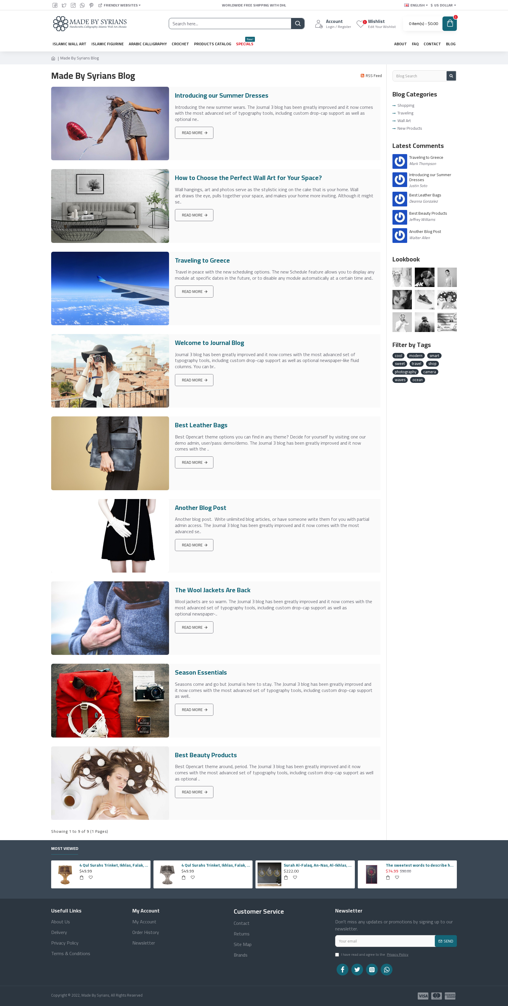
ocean (417, 380)
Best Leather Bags (201, 425)
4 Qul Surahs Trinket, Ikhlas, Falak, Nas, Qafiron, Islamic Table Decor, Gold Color (113, 865)
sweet (400, 364)
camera (429, 372)
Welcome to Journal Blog (209, 342)
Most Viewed (64, 849)
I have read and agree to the (374, 955)
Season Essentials (201, 672)
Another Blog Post (200, 507)
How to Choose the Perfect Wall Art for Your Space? (248, 177)
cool (398, 356)
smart (434, 356)
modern (415, 356)
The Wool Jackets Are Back (212, 590)
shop (432, 364)
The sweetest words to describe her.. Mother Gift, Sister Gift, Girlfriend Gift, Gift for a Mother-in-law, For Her (420, 865)
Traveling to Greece (202, 260)
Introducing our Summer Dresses (221, 95)
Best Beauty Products (206, 755)
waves (400, 380)
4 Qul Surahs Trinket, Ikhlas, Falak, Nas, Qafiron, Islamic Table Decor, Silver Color (215, 865)
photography (405, 372)
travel (416, 364)
